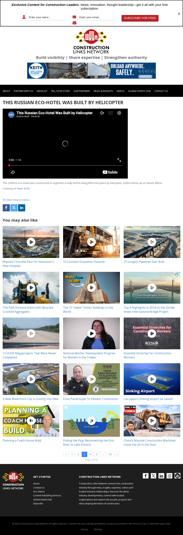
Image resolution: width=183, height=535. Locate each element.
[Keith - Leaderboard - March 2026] (91, 71)
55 (110, 454)
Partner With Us (23, 91)
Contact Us (161, 91)
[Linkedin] (21, 207)
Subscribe (38, 503)
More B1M (23, 188)
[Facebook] (6, 207)
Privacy (84, 529)
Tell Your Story (60, 91)
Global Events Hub (139, 91)
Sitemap (98, 529)
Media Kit (42, 91)
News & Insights (103, 91)
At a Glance (39, 491)
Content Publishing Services (47, 495)
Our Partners (81, 91)
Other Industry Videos (18, 199)
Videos (121, 91)
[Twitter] (14, 207)
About (6, 91)
